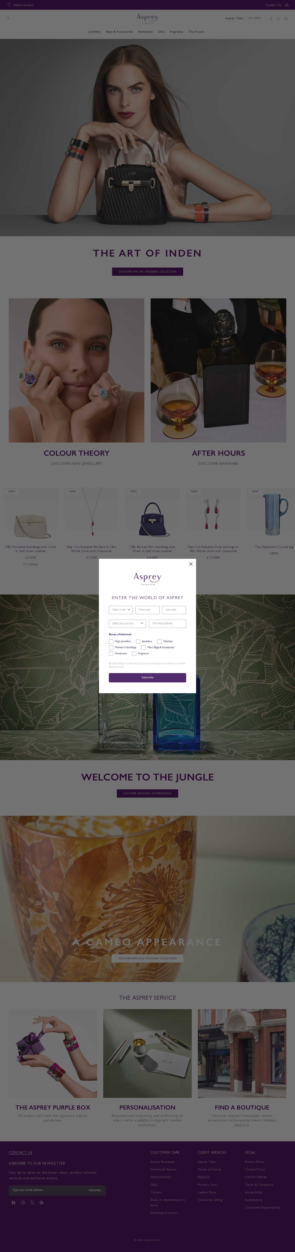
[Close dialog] (190, 564)
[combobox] (120, 610)
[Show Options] (129, 610)
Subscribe (147, 677)
